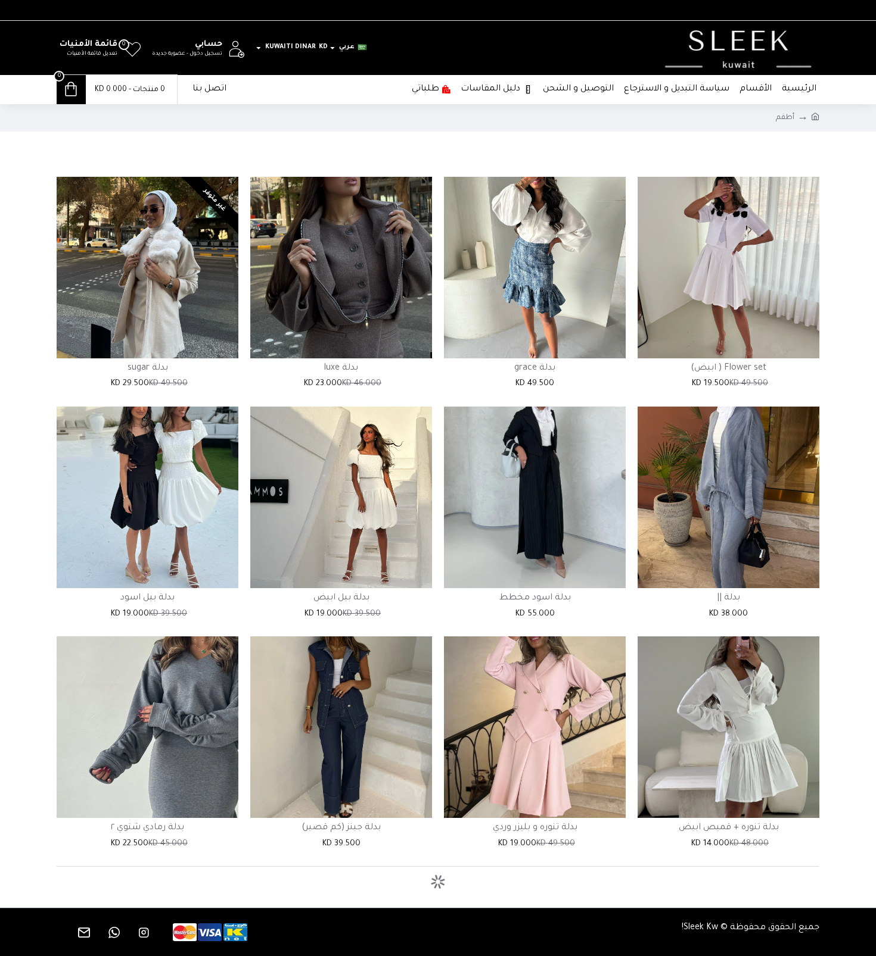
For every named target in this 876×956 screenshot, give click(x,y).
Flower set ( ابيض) (728, 368)
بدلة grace (534, 368)
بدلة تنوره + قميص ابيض (729, 828)
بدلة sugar (148, 368)
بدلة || (728, 598)
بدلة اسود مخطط (535, 598)
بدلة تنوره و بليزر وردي (535, 828)
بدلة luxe (341, 368)
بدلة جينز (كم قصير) (341, 828)
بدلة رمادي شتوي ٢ (147, 828)
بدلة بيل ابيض (341, 598)
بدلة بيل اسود (147, 598)
